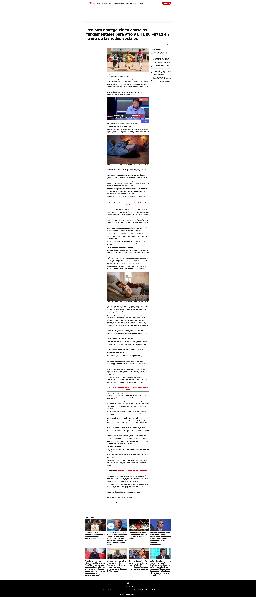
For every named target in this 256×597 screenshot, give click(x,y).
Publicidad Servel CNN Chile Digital (138, 589)
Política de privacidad (117, 589)
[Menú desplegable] (86, 3)
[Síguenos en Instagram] (130, 587)
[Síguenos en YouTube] (133, 587)
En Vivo (106, 589)
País (94, 3)
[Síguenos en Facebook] (123, 587)
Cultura (135, 3)
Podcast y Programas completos (116, 3)
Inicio (86, 25)
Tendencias (92, 25)
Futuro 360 (129, 3)
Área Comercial (101, 589)
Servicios (141, 3)
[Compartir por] (170, 44)
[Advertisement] (95, 125)
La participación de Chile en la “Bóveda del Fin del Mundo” (131, 470)
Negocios (104, 3)
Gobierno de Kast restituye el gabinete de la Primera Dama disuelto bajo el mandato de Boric (161, 54)
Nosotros (110, 589)
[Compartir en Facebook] (164, 44)
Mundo (98, 3)
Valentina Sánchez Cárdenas (93, 45)
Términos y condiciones (126, 589)
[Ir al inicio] (90, 3)
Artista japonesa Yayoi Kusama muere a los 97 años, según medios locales (161, 66)
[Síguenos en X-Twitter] (126, 587)
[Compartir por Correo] (161, 44)
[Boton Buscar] (160, 3)
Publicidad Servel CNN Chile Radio (151, 589)
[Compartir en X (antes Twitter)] (167, 44)
